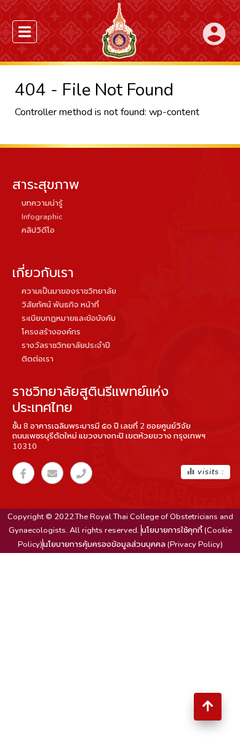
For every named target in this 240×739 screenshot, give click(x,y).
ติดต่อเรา (38, 359)
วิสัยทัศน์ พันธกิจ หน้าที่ (60, 304)
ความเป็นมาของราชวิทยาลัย (69, 291)
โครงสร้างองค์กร (51, 331)
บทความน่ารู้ (42, 203)
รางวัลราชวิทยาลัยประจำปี (66, 345)
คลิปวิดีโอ (38, 230)
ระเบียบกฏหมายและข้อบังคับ (69, 318)
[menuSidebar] (24, 31)
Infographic (42, 216)
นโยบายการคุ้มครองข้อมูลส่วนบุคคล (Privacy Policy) (133, 544)
